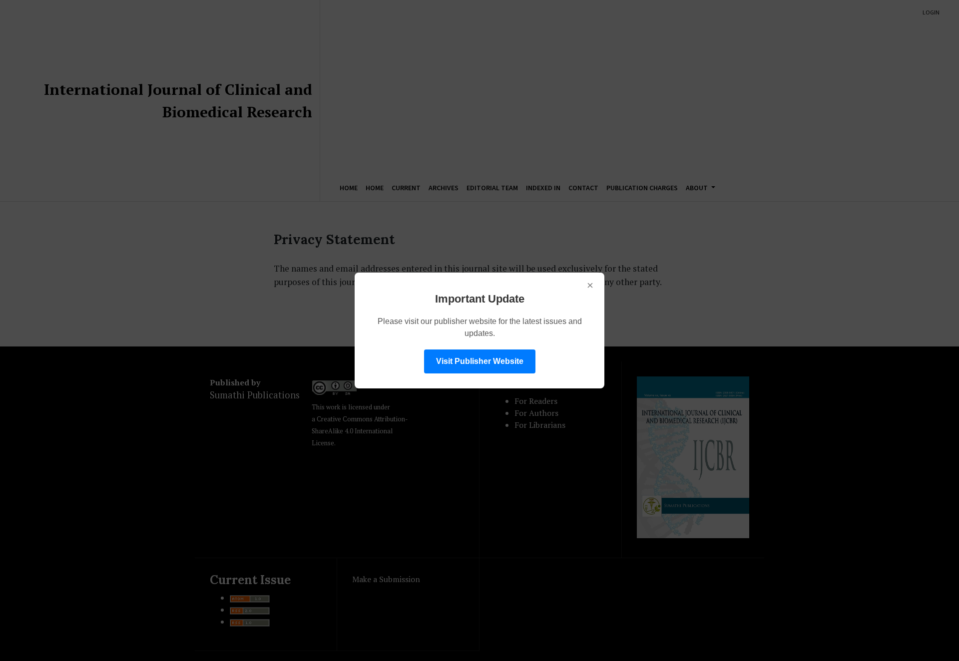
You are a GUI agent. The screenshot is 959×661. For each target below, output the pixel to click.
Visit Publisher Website (479, 361)
